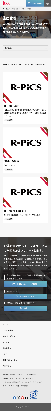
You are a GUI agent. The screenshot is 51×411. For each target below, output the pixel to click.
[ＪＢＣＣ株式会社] (6, 3)
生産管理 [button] (8, 48)
